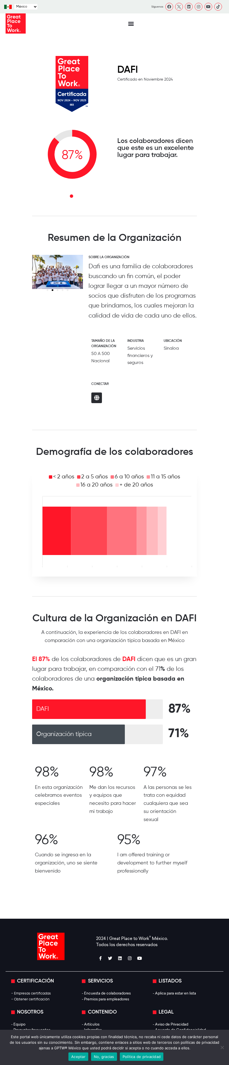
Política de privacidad (142, 1056)
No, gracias (104, 1056)
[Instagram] (198, 7)
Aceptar (78, 1056)
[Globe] (96, 397)
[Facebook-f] (100, 958)
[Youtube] (208, 7)
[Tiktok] (218, 7)
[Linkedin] (189, 7)
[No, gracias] (222, 1047)
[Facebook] (169, 7)
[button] (130, 23)
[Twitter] (110, 958)
